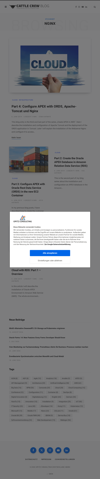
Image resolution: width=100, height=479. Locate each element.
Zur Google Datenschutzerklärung (57, 244)
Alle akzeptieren (50, 253)
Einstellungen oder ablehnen (50, 260)
